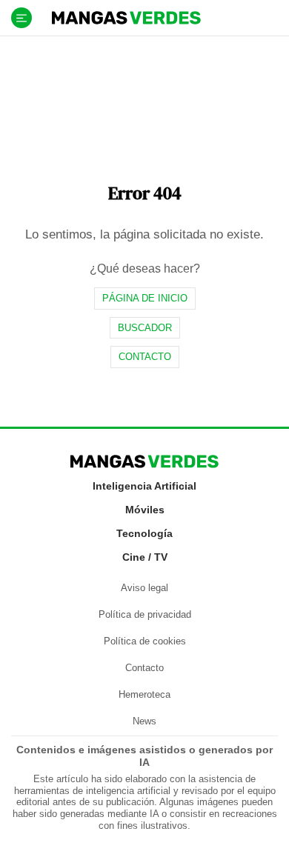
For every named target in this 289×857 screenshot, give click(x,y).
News (144, 721)
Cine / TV (144, 557)
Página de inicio (144, 298)
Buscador (145, 327)
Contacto (145, 356)
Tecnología (144, 533)
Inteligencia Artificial (144, 486)
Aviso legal (144, 587)
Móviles (145, 510)
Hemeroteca (144, 694)
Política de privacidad (145, 614)
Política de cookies (145, 641)
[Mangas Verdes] (126, 17)
